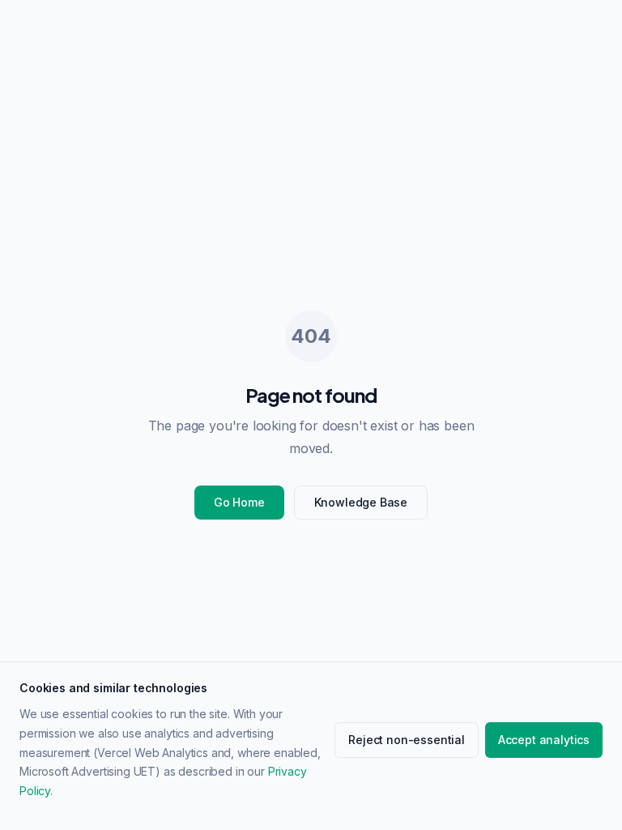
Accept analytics (544, 740)
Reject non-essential (406, 740)
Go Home (239, 502)
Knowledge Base (361, 502)
